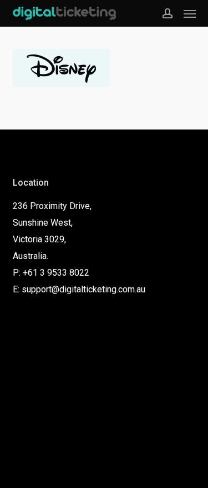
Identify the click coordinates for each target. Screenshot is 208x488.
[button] (190, 13)
